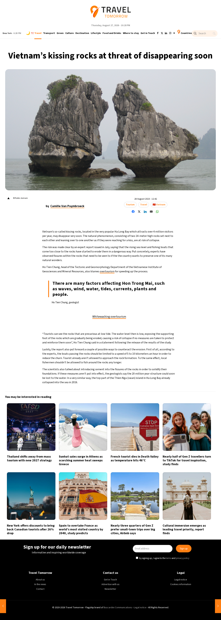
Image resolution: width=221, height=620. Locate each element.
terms (144, 325)
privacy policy (157, 325)
